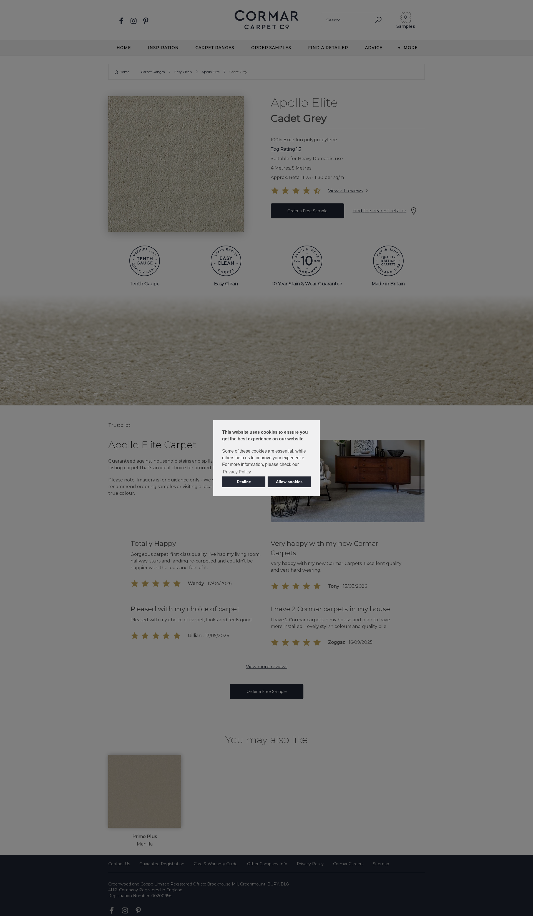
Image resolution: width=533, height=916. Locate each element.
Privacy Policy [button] (237, 472)
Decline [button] (244, 482)
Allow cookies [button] (289, 482)
